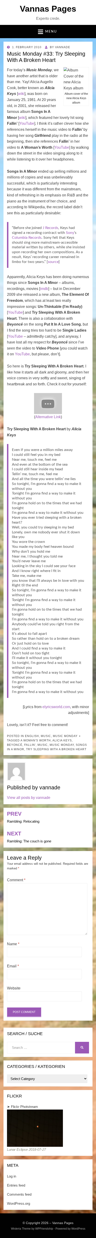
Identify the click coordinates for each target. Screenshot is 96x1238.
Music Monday (65, 736)
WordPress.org (18, 1203)
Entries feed (16, 1185)
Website (14, 988)
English (32, 736)
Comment (16, 880)
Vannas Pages (48, 8)
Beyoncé (14, 745)
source (53, 262)
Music (46, 736)
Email (13, 966)
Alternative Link (48, 417)
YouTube (26, 123)
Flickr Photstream (24, 1107)
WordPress (78, 1228)
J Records (50, 228)
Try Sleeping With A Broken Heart (56, 749)
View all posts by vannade (28, 798)
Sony (70, 233)
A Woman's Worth (36, 740)
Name (13, 944)
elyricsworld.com (56, 707)
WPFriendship (44, 1228)
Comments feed (19, 1194)
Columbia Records (26, 237)
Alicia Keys (62, 740)
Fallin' (30, 745)
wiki (21, 94)
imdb (44, 289)
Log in (11, 1176)
